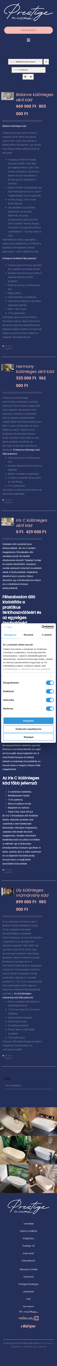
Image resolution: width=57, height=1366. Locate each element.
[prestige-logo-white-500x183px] (28, 4)
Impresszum (46, 1343)
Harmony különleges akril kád (35, 369)
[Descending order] (46, 62)
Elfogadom (28, 721)
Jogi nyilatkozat (39, 1347)
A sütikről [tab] (46, 635)
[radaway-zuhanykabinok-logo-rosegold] (29, 1317)
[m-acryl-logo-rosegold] (28, 1312)
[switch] (50, 691)
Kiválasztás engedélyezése (29, 729)
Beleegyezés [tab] (10, 635)
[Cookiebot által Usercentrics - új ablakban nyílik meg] (42, 627)
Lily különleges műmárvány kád (32, 892)
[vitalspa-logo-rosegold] (28, 1325)
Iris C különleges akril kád (31, 523)
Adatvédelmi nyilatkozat (21, 1347)
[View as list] (30, 76)
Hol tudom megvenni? (8, 347)
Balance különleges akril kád (34, 97)
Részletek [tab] (28, 635)
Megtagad (28, 737)
